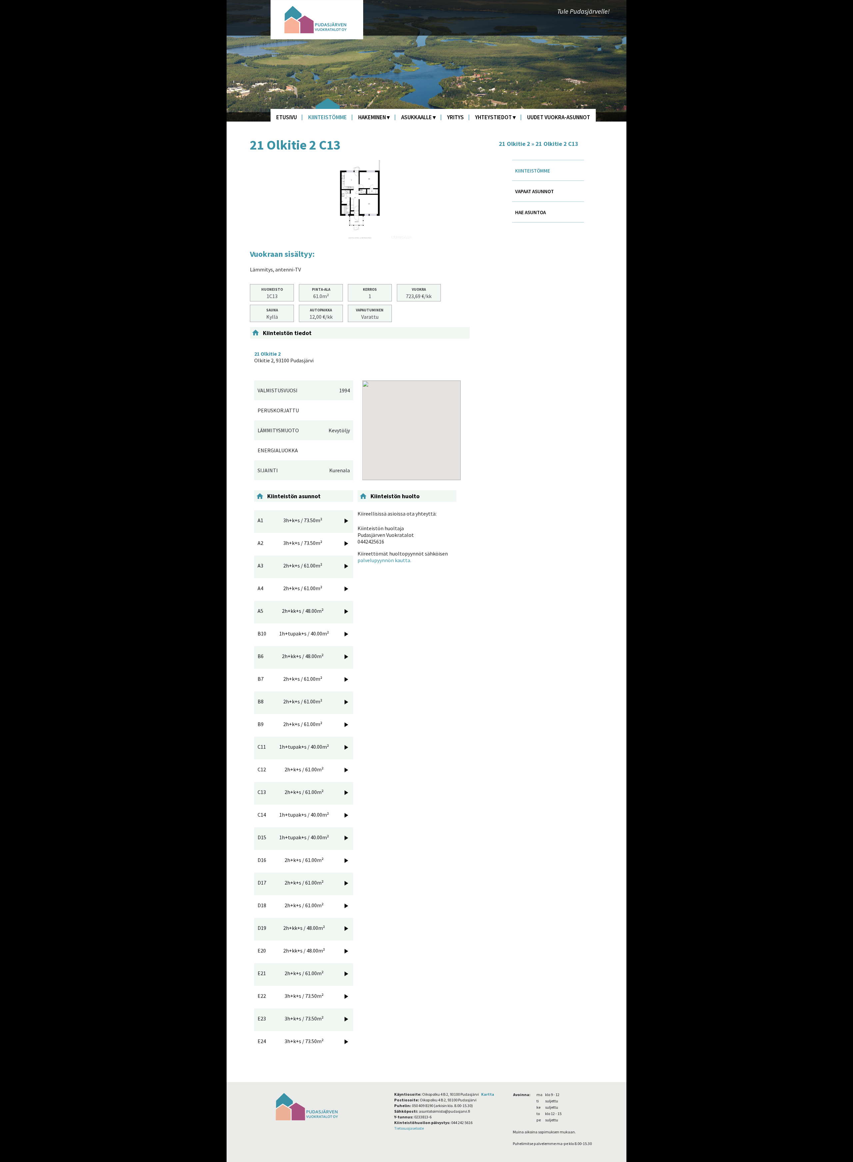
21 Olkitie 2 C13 (556, 144)
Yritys (455, 117)
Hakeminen (372, 117)
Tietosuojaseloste (409, 1128)
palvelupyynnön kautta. (384, 560)
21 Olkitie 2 (514, 144)
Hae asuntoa (530, 212)
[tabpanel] (360, 199)
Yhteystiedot (493, 117)
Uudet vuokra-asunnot (558, 117)
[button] (412, 426)
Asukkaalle (416, 117)
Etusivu (286, 117)
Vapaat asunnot (534, 191)
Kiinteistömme (327, 117)
